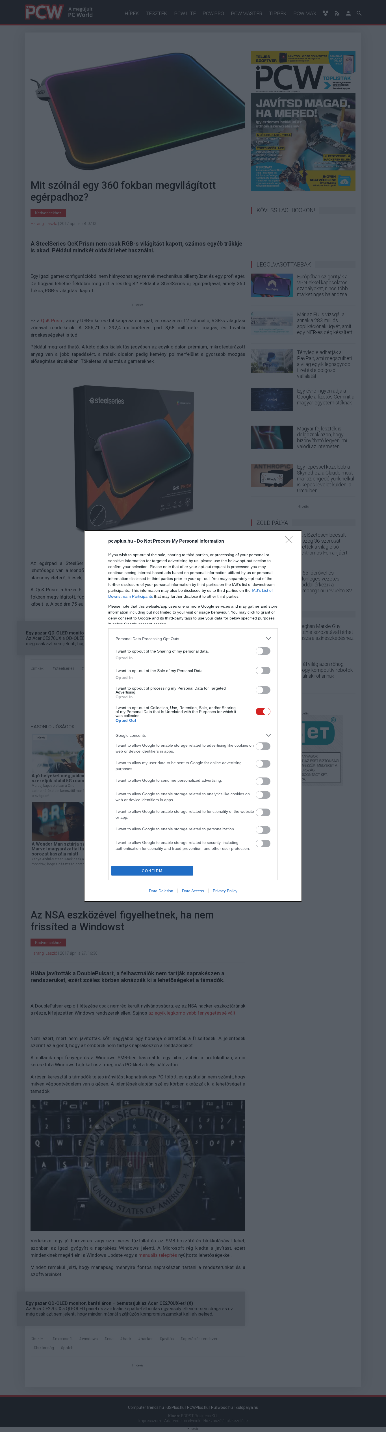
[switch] (263, 651)
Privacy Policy (225, 891)
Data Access (193, 891)
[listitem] (193, 639)
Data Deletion (161, 891)
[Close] (290, 541)
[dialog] (193, 716)
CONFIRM (152, 871)
